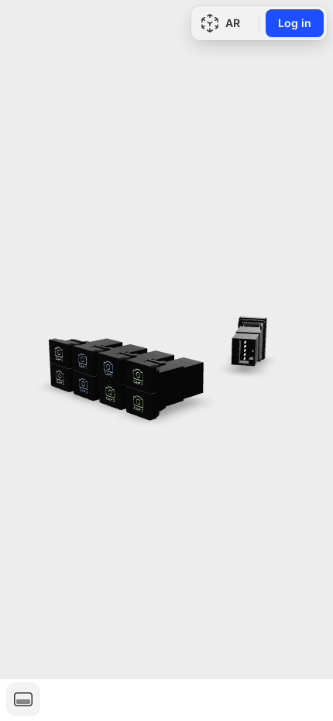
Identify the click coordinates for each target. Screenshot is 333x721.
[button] (23, 699)
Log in (294, 22)
